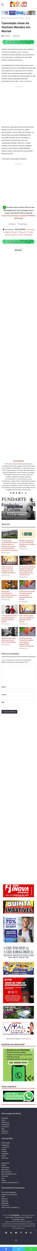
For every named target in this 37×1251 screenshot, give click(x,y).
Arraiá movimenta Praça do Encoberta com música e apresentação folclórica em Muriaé (26, 642)
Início (4, 18)
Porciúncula (5, 1205)
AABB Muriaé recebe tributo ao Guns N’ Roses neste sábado (9, 640)
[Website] (11, 493)
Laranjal (4, 1151)
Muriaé (4, 1133)
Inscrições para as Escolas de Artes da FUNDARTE (17, 514)
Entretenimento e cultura (22, 18)
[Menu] (3, 5)
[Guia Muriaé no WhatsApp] (18, 42)
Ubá (3, 1178)
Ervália (4, 1156)
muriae (19, 250)
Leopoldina (5, 1153)
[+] (7, 1133)
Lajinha (4, 1149)
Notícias (10, 18)
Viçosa (4, 1180)
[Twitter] (17, 493)
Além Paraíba (6, 1143)
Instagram (7, 232)
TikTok (7, 235)
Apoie (23, 1219)
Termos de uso (19, 1217)
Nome (4, 687)
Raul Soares (5, 1169)
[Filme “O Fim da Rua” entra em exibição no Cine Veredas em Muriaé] (27, 609)
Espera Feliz (5, 1122)
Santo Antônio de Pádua (9, 1207)
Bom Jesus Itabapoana (9, 1192)
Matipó (4, 1165)
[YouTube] (20, 493)
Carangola (5, 1118)
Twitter (13, 235)
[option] (18, 508)
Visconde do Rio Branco (9, 1182)
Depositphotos (26, 1038)
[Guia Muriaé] (18, 4)
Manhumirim (5, 1163)
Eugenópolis (5, 1124)
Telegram (21, 232)
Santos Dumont (6, 1172)
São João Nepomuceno (9, 1174)
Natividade (5, 1203)
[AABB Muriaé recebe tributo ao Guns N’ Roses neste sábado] (10, 631)
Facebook (30, 229)
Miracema (5, 1201)
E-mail (4, 694)
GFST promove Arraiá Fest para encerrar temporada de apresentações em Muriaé (26, 595)
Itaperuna (5, 1199)
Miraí (3, 1129)
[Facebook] (14, 493)
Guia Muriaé (6, 36)
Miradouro (5, 1131)
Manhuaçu (5, 1158)
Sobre (12, 1217)
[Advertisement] (18, 106)
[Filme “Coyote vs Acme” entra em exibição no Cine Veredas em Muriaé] (10, 560)
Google (14, 232)
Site (3, 702)
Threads (30, 232)
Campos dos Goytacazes (9, 1194)
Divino (3, 1120)
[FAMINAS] (18, 13)
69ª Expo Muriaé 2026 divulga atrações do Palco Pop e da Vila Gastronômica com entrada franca (27, 570)
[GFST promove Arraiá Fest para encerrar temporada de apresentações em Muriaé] (27, 584)
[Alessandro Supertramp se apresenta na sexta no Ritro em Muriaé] (10, 584)
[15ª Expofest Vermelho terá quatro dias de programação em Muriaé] (10, 609)
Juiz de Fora (5, 1147)
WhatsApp (28, 235)
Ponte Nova (5, 1167)
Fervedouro (5, 1126)
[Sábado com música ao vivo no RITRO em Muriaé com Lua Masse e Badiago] (27, 533)
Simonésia (5, 1176)
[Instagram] (23, 493)
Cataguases (5, 1145)
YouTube (20, 235)
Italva (3, 1196)
